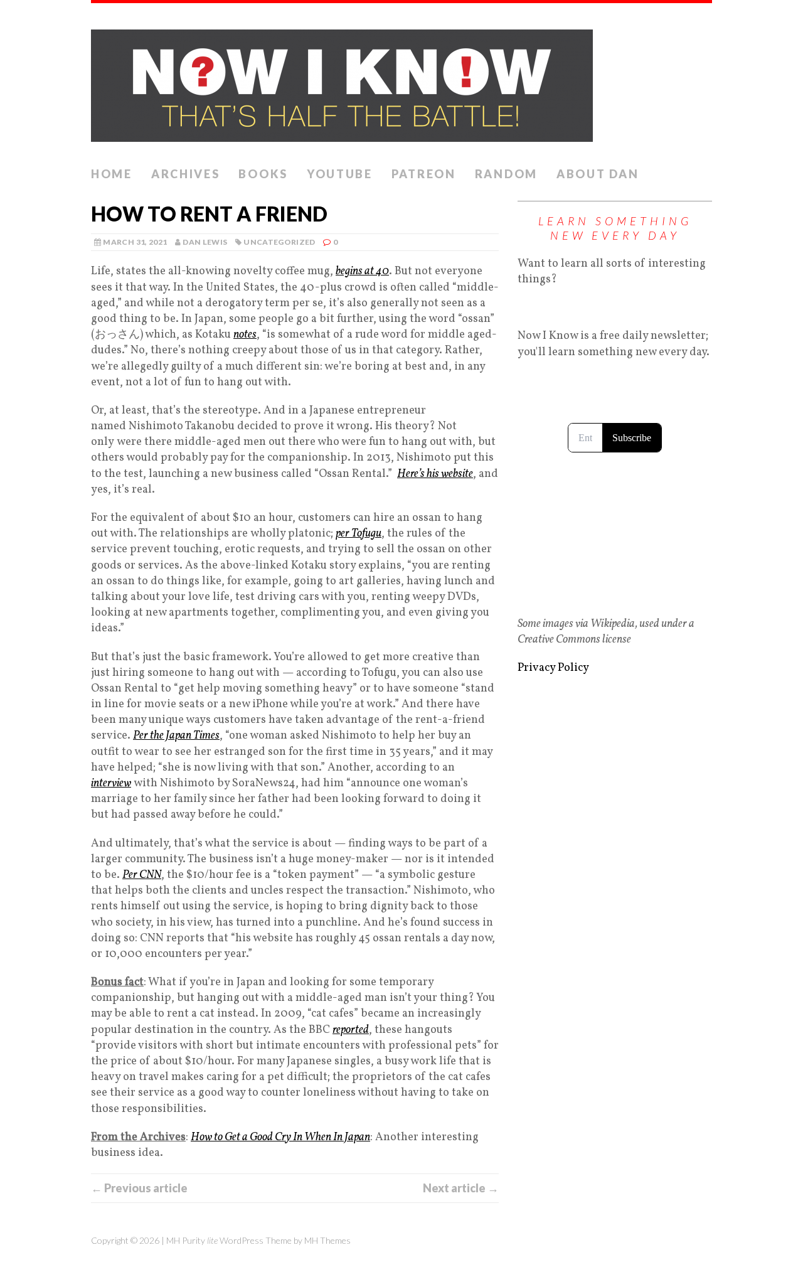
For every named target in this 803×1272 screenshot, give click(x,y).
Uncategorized (279, 242)
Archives (185, 174)
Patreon (423, 174)
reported (350, 1030)
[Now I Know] (401, 82)
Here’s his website (435, 474)
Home (111, 174)
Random (506, 174)
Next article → (461, 1188)
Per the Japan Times (176, 736)
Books (263, 174)
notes (245, 335)
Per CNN (141, 875)
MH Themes (327, 1240)
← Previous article (139, 1188)
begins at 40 (362, 271)
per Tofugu (358, 534)
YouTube (340, 174)
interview (111, 783)
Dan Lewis (205, 242)
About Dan (597, 174)
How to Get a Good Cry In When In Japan (280, 1137)
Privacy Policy (553, 668)
